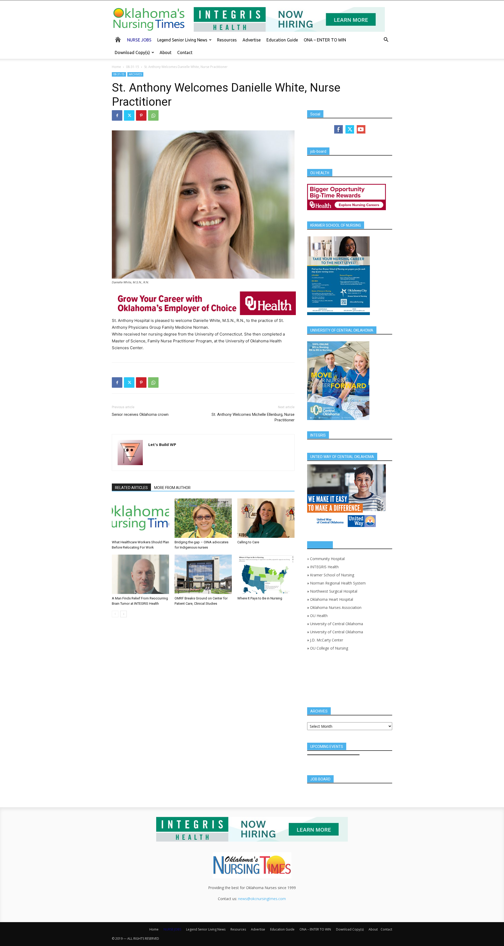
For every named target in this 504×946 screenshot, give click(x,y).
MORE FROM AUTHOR (172, 488)
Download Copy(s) (132, 52)
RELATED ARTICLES (131, 488)
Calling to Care (248, 542)
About (165, 52)
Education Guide (282, 40)
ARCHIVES (135, 74)
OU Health (319, 615)
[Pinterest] (141, 115)
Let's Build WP (162, 444)
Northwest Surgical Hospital (333, 591)
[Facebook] (117, 115)
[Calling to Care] (266, 518)
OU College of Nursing (329, 648)
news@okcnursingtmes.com (262, 898)
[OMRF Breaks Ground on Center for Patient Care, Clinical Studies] (203, 574)
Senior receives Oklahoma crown (140, 414)
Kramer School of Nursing (332, 574)
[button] (386, 40)
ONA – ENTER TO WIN (325, 40)
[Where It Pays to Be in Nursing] (266, 574)
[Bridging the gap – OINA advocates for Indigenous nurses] (203, 518)
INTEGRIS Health (324, 566)
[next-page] (123, 614)
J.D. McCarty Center (326, 639)
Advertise (252, 40)
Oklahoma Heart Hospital (331, 599)
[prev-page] (115, 614)
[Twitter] (129, 115)
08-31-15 (132, 67)
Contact (184, 52)
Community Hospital (327, 558)
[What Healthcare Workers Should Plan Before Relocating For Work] (140, 518)
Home (116, 67)
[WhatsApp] (153, 115)
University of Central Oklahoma (336, 623)
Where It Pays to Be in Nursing (259, 598)
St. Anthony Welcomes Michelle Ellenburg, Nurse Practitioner (253, 417)
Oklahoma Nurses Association (335, 607)
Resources (227, 40)
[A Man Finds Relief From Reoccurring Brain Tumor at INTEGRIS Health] (140, 574)
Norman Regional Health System (338, 583)
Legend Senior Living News (182, 40)
